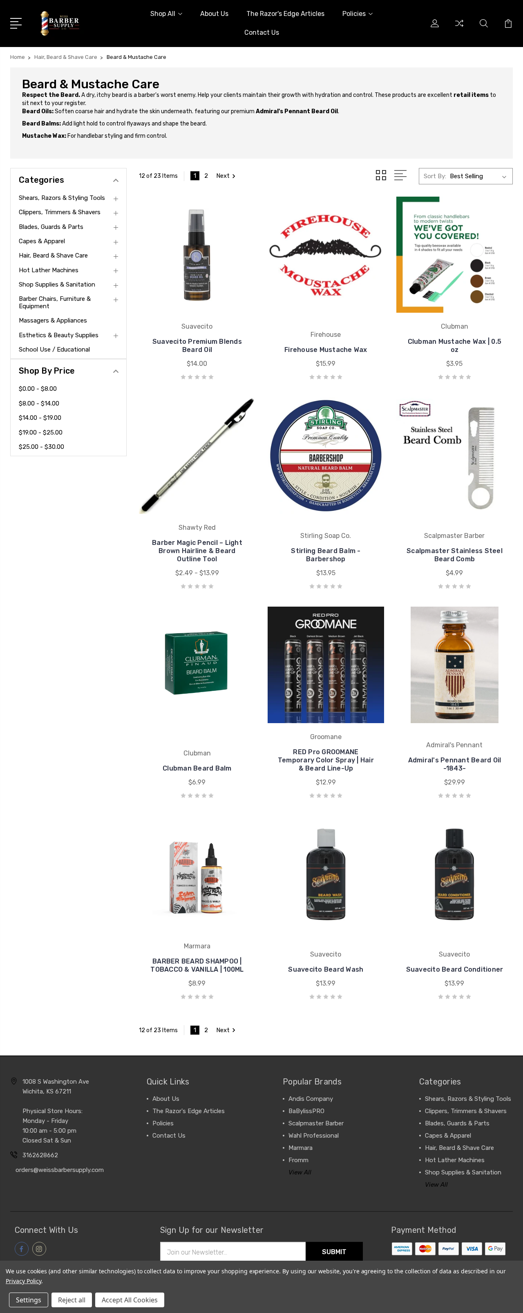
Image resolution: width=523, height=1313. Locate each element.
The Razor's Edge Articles (285, 14)
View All (299, 1172)
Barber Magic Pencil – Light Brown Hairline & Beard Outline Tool (197, 551)
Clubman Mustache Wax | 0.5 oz (455, 346)
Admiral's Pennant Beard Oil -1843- (454, 764)
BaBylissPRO (306, 1111)
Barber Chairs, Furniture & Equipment (55, 302)
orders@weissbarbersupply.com (60, 1170)
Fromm (298, 1160)
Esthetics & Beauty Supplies (58, 335)
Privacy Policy (23, 1281)
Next (223, 175)
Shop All (162, 14)
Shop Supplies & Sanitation (57, 284)
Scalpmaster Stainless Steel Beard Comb (455, 555)
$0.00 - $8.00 (38, 388)
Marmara (300, 1148)
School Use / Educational (54, 349)
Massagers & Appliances (53, 320)
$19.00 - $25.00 (41, 432)
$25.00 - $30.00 (41, 446)
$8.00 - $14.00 (39, 403)
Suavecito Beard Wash (325, 969)
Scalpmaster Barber (316, 1123)
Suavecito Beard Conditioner (454, 969)
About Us (214, 14)
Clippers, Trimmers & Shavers (60, 212)
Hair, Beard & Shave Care (53, 255)
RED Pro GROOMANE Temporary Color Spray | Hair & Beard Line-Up (326, 760)
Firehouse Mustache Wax (325, 350)
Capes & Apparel (42, 241)
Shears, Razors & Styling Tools (62, 198)
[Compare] (459, 28)
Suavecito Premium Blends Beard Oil (197, 346)
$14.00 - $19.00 (40, 417)
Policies (354, 14)
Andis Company (310, 1098)
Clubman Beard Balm (197, 768)
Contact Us (261, 32)
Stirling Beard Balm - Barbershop (325, 555)
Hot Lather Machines (48, 270)
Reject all (71, 1299)
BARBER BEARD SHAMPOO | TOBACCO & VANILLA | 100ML (197, 965)
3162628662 (40, 1155)
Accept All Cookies (130, 1299)
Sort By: (435, 176)
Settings (28, 1299)
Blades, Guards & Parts (51, 227)
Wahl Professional (313, 1135)
